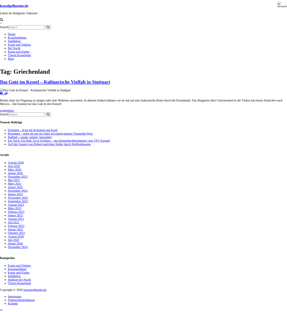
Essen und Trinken (19, 44)
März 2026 (14, 169)
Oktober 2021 (16, 233)
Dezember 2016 (18, 247)
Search (4, 27)
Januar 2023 (15, 215)
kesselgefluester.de (14, 6)
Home (11, 34)
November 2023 (18, 197)
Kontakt (13, 303)
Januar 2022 (15, 229)
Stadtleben (14, 41)
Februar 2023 (16, 211)
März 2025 (14, 183)
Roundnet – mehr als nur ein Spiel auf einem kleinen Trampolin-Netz (50, 133)
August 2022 (16, 219)
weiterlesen (7, 110)
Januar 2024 (15, 194)
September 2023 (18, 201)
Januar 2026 (15, 173)
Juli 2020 (13, 240)
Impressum (14, 296)
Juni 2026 (14, 166)
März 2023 (14, 208)
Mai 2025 (14, 180)
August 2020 (16, 236)
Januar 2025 (15, 187)
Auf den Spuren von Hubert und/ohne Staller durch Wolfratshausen (49, 144)
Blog (11, 58)
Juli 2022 (13, 222)
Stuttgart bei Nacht (19, 279)
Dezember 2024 (18, 190)
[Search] (48, 27)
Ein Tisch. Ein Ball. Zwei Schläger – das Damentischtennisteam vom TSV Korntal (59, 140)
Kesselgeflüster (17, 37)
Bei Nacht (14, 48)
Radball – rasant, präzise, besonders (30, 137)
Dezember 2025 (18, 176)
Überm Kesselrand (19, 55)
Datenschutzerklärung (21, 300)
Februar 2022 (16, 226)
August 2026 (16, 162)
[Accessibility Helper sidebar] (282, 4)
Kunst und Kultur (18, 51)
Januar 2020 (15, 243)
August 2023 (16, 204)
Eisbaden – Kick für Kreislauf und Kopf (32, 130)
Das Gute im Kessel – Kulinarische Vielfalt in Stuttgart (55, 81)
